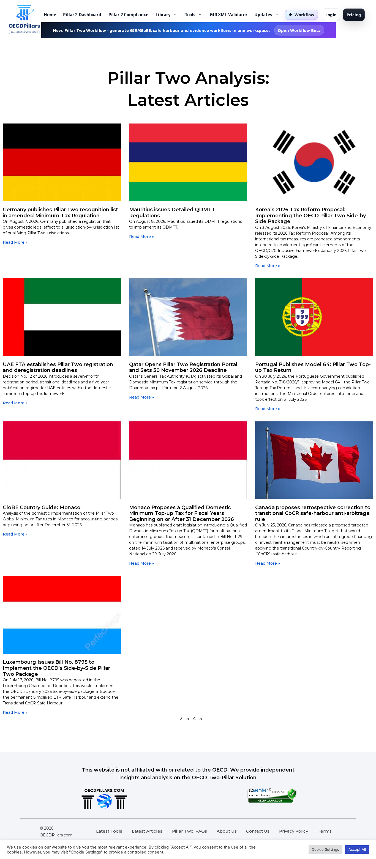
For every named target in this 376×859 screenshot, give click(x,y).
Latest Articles (147, 831)
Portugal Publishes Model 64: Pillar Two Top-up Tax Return (313, 367)
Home (50, 14)
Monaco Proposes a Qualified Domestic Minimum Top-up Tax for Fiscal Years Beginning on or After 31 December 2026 (181, 513)
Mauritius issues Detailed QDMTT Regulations (172, 213)
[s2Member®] (272, 801)
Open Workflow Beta (299, 30)
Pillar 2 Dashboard (82, 14)
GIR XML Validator (228, 14)
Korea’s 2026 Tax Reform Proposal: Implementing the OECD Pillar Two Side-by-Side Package (311, 215)
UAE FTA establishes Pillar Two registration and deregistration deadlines (58, 367)
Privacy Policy (293, 831)
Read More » (15, 242)
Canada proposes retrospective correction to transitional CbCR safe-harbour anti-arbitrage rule (312, 513)
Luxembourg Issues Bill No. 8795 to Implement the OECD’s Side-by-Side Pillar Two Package (56, 668)
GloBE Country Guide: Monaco (41, 507)
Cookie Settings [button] (325, 849)
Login (331, 14)
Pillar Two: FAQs (189, 831)
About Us (227, 831)
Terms (325, 831)
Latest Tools (109, 831)
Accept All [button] (357, 849)
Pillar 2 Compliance (128, 14)
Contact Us (257, 831)
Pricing (354, 14)
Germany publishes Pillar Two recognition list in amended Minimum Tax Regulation (60, 213)
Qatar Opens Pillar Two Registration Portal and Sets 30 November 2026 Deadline (183, 367)
